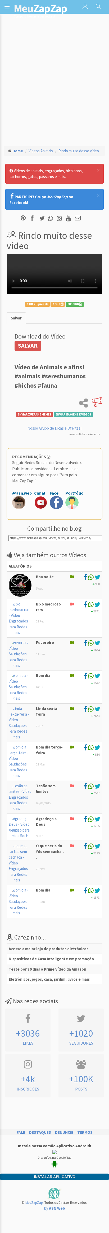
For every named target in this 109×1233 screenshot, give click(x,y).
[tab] (16, 318)
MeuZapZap (34, 1202)
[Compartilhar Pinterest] (23, 218)
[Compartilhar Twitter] (43, 218)
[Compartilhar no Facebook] (34, 218)
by (54, 1208)
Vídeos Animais (41, 150)
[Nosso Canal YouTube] (69, 218)
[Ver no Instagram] (60, 218)
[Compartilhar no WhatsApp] (51, 218)
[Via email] (78, 218)
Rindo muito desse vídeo (78, 150)
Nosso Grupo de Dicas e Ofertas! (54, 428)
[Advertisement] (54, 84)
